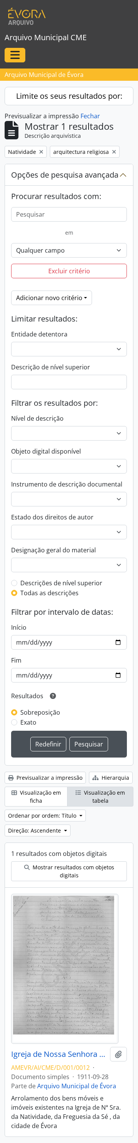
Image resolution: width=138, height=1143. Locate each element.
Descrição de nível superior (50, 367)
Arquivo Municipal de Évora (76, 1086)
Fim (16, 660)
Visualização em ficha (39, 796)
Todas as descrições (49, 593)
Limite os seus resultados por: (69, 96)
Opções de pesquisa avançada (64, 175)
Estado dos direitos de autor (52, 517)
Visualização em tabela (103, 796)
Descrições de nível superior (61, 583)
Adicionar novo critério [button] (49, 298)
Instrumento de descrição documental (66, 484)
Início (18, 627)
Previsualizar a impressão (48, 777)
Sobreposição (40, 712)
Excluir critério (69, 271)
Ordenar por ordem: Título (43, 815)
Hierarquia (114, 777)
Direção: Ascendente (35, 830)
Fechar (90, 116)
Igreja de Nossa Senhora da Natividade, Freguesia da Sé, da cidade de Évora (59, 1054)
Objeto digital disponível (46, 451)
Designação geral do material (53, 550)
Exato (28, 722)
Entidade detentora (39, 334)
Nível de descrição (37, 418)
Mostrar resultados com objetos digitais (72, 871)
